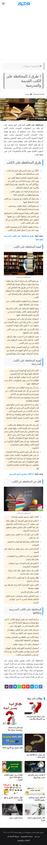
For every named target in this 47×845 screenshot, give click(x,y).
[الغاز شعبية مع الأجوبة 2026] (12, 739)
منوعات (26, 66)
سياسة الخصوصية (27, 836)
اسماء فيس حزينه (16, 818)
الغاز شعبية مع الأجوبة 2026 (13, 748)
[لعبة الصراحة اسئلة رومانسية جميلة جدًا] (12, 714)
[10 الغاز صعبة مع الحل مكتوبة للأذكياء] (35, 789)
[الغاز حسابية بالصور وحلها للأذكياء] (12, 789)
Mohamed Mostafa (38, 94)
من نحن (37, 836)
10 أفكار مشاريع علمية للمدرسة (21, 474)
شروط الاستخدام (13, 836)
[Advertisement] (23, 33)
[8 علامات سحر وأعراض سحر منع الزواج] (35, 767)
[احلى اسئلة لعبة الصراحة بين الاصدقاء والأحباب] (35, 708)
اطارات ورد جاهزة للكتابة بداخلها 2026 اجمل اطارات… (13, 777)
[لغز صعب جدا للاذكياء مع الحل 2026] (35, 743)
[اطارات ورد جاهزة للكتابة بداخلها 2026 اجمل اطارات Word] (12, 767)
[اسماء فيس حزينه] (12, 809)
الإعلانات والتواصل (23, 840)
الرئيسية (35, 66)
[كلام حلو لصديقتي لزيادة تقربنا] (35, 809)
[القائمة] (3, 4)
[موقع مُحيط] (23, 3)
